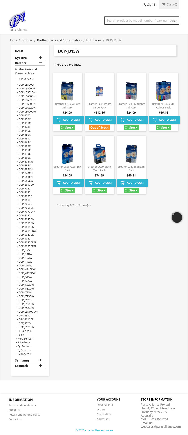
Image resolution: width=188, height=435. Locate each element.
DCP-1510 (24, 138)
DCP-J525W (25, 281)
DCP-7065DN (26, 207)
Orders (101, 409)
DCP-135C (25, 123)
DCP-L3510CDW (28, 311)
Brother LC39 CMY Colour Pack (163, 105)
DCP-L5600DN (27, 96)
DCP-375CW (26, 161)
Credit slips (104, 414)
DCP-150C (25, 134)
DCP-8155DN (26, 223)
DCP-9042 (24, 238)
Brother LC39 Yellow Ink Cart (67, 105)
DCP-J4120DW (27, 273)
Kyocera (21, 58)
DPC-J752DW (26, 327)
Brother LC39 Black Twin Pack (99, 168)
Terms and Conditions (22, 405)
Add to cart (68, 120)
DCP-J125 (24, 250)
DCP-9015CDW (27, 231)
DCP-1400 (24, 127)
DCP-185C (25, 146)
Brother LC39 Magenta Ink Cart (131, 105)
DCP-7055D (25, 196)
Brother (20, 63)
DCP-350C (25, 157)
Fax (20, 334)
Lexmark (21, 366)
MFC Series (24, 338)
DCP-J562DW (26, 288)
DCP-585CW (26, 181)
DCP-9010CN (26, 227)
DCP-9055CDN (27, 246)
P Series (23, 342)
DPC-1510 (24, 315)
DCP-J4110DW (27, 269)
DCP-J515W (25, 277)
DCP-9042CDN (27, 242)
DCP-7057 (24, 200)
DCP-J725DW (26, 296)
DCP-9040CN (26, 234)
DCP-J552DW (26, 284)
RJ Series (23, 350)
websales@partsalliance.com (161, 427)
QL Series (23, 346)
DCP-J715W (25, 292)
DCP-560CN (26, 177)
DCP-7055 (24, 192)
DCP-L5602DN (27, 100)
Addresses (103, 419)
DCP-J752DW (26, 304)
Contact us (15, 419)
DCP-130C (25, 119)
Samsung (22, 360)
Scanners (23, 354)
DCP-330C (25, 154)
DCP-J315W (25, 265)
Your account (108, 399)
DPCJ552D (25, 323)
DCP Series (24, 79)
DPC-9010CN (26, 319)
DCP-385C (25, 165)
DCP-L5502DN (27, 92)
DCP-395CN (26, 169)
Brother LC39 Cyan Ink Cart (67, 168)
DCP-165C (25, 142)
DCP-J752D (25, 300)
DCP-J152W (25, 257)
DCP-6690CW (27, 184)
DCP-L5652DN (27, 107)
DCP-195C (25, 150)
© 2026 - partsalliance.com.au (94, 430)
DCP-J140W (25, 254)
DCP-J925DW (26, 307)
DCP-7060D (25, 204)
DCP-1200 (24, 115)
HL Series (23, 331)
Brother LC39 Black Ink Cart (131, 168)
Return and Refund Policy (24, 414)
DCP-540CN (26, 173)
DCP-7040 (24, 188)
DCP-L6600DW (27, 111)
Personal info (105, 404)
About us (14, 410)
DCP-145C (25, 130)
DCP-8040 (24, 215)
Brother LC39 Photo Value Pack (99, 105)
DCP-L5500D (26, 84)
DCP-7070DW (27, 211)
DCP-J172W (25, 261)
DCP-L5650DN (27, 104)
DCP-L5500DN (27, 88)
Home (19, 51)
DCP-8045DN (26, 219)
